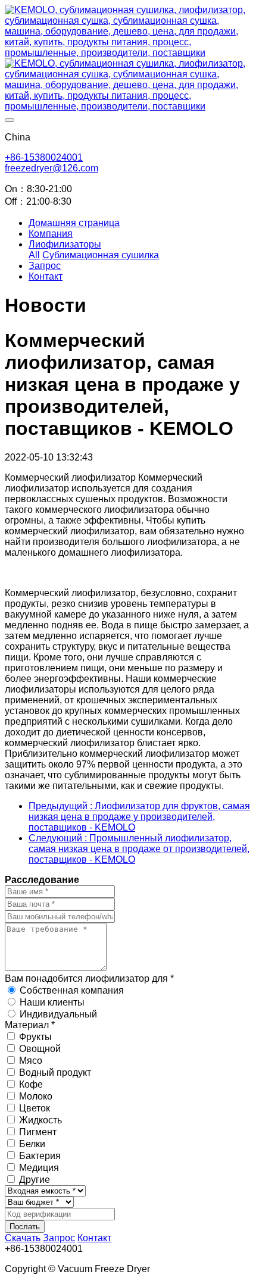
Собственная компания (72, 990)
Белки (32, 1144)
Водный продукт (55, 1072)
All (34, 255)
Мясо (30, 1061)
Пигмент (38, 1132)
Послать (25, 1226)
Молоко (35, 1096)
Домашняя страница (74, 223)
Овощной (40, 1049)
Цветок (34, 1108)
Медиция (39, 1168)
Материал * (30, 1025)
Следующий (139, 849)
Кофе (31, 1084)
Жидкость (40, 1120)
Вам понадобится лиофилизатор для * (89, 978)
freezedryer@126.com (51, 168)
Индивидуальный (58, 1014)
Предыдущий (139, 816)
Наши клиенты (52, 1002)
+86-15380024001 (44, 157)
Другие (34, 1180)
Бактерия (40, 1156)
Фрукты (35, 1037)
